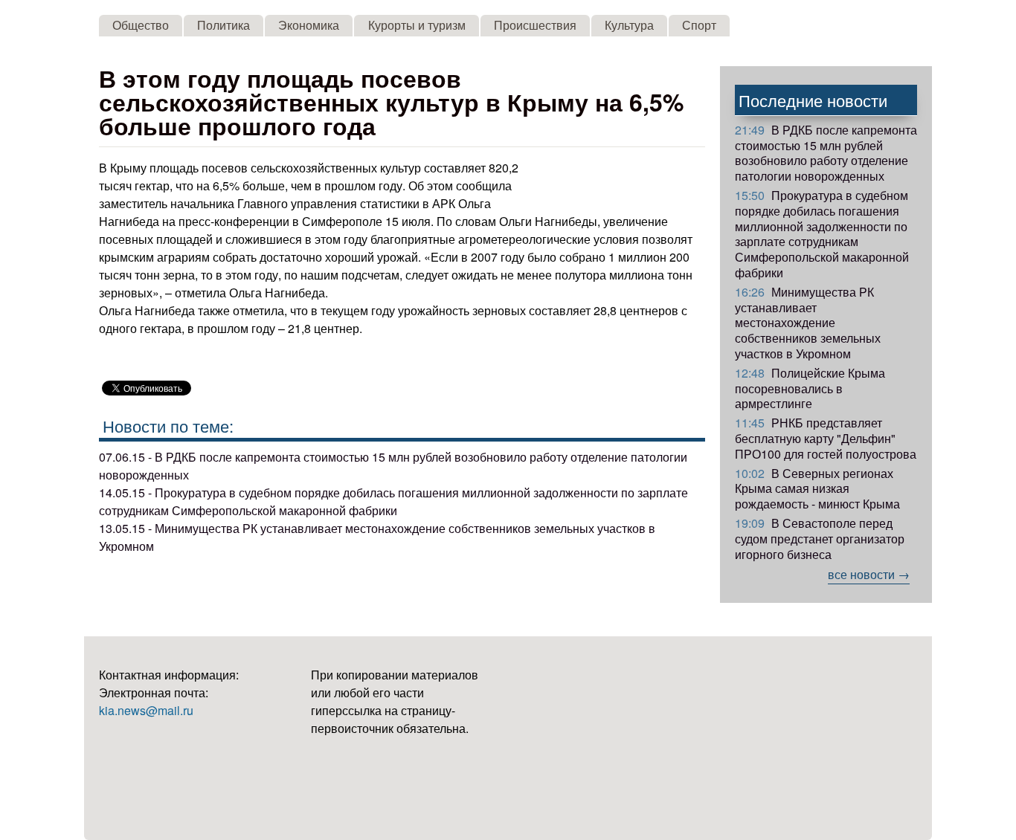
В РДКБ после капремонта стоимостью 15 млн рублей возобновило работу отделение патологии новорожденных (826, 152)
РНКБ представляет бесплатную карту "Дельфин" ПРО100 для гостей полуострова (825, 438)
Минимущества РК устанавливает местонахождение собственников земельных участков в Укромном (808, 322)
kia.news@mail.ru (146, 710)
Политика (223, 24)
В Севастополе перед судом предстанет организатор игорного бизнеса (819, 538)
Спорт (699, 24)
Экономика (308, 24)
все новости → (869, 574)
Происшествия (535, 24)
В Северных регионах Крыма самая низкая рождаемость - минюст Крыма (817, 489)
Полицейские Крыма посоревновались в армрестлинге (810, 388)
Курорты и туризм (417, 24)
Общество (140, 24)
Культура (629, 24)
